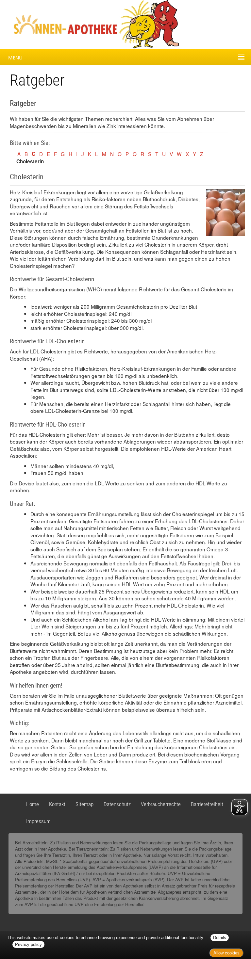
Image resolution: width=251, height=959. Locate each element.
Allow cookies (226, 953)
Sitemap (84, 804)
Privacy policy (28, 944)
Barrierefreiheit (207, 804)
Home (32, 804)
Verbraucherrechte (161, 804)
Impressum (38, 821)
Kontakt (57, 804)
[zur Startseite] (59, 24)
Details (219, 937)
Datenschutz (117, 804)
